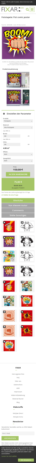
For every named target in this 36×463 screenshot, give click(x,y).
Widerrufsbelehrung (18, 395)
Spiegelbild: (7, 158)
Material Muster (18, 399)
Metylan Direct (18, 413)
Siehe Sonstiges (18, 215)
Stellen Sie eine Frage (10, 195)
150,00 (17, 169)
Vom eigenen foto (18, 374)
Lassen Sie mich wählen (9, 456)
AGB (18, 388)
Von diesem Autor (17, 205)
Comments (18, 210)
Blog (18, 402)
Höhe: (5, 142)
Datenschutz (18, 385)
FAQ (18, 378)
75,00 (17, 181)
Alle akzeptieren (26, 460)
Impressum (18, 392)
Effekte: (5, 152)
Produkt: (5, 118)
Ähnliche (18, 200)
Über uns (18, 381)
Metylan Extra (18, 417)
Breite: (5, 134)
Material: (6, 125)
